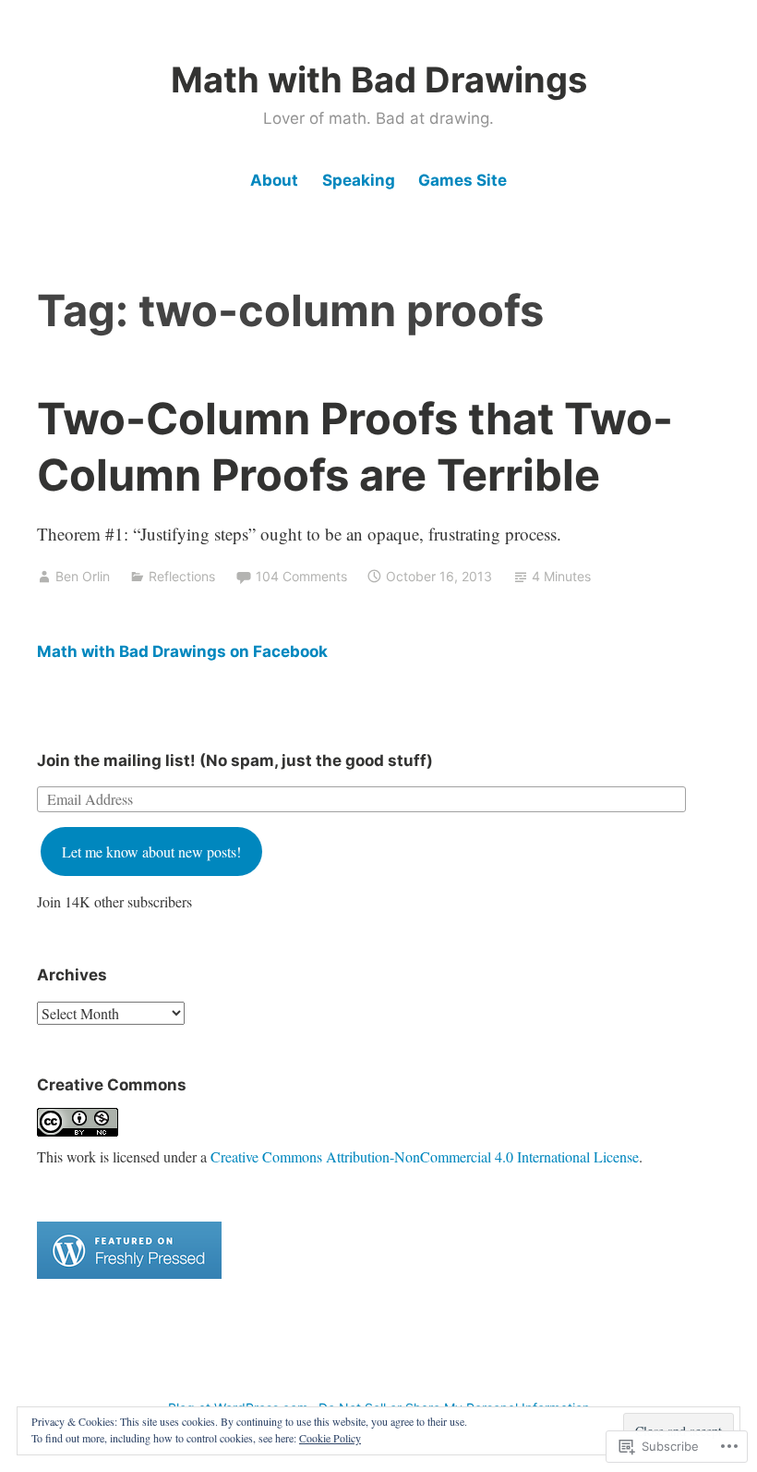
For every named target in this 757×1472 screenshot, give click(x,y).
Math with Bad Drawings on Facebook (182, 651)
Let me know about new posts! (151, 851)
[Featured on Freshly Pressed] (129, 1273)
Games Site (462, 180)
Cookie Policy (330, 1437)
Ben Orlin (82, 576)
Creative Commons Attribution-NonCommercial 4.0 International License (424, 1156)
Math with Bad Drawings (379, 79)
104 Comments (301, 576)
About (274, 180)
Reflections (182, 576)
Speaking (358, 180)
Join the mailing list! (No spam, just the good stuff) (235, 760)
